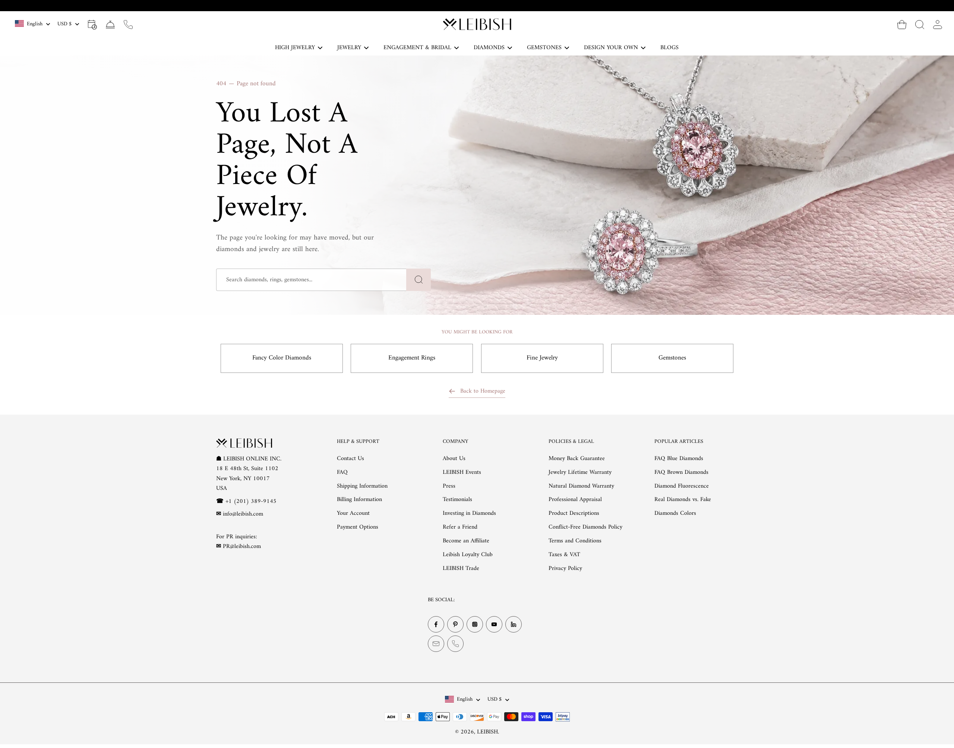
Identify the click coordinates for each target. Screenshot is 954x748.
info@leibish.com (243, 514)
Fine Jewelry (542, 358)
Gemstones (672, 358)
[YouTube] (494, 624)
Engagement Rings (411, 358)
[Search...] (920, 24)
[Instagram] (475, 624)
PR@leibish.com (242, 546)
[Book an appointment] (92, 24)
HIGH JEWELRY (295, 47)
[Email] (436, 644)
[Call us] (128, 24)
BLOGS (669, 47)
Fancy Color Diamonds (281, 358)
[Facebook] (436, 624)
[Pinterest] (455, 624)
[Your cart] (902, 24)
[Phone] (455, 644)
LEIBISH (487, 732)
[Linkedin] (513, 624)
